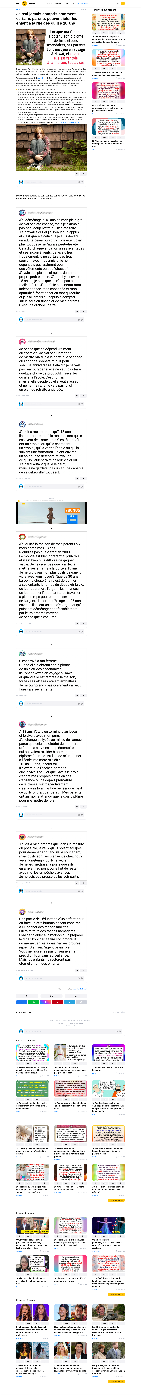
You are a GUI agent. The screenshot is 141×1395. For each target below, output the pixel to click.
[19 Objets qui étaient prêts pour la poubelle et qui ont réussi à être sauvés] (32, 1134)
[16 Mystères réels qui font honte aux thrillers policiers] (70, 1173)
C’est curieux (58, 1192)
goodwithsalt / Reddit (79, 989)
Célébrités (19, 1251)
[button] (27, 996)
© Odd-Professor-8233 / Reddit (24, 970)
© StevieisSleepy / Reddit (70, 122)
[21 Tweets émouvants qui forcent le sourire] (108, 1053)
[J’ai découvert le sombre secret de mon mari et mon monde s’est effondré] (108, 1173)
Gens (18, 9)
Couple (94, 114)
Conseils (19, 1157)
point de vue (42, 78)
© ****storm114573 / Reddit (23, 623)
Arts (93, 1114)
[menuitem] (49, 3)
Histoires (95, 45)
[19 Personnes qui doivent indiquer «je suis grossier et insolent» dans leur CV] (70, 1089)
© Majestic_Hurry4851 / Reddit (24, 883)
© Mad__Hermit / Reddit (22, 395)
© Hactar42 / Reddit (21, 806)
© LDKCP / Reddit (21, 311)
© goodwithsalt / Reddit (22, 695)
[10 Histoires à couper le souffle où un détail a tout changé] (70, 1264)
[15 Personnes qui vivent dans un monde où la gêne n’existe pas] (108, 58)
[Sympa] (28, 3)
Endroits (56, 1076)
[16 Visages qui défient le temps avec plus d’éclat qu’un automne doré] (32, 1264)
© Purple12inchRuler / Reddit (24, 478)
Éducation (95, 1195)
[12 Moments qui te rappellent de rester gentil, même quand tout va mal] (108, 127)
